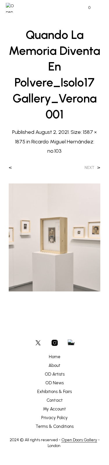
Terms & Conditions (54, 426)
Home (54, 356)
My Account (54, 409)
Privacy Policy (54, 417)
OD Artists (55, 374)
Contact (55, 400)
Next (89, 168)
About (54, 365)
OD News (54, 382)
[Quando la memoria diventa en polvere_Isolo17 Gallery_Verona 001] (54, 237)
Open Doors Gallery (79, 440)
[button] (85, 8)
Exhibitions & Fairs (54, 391)
